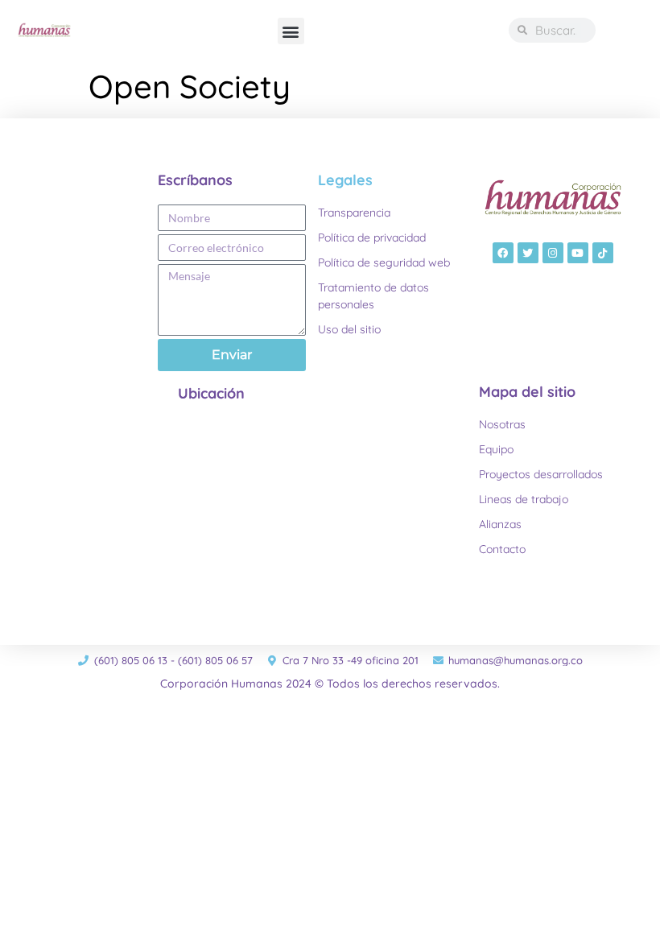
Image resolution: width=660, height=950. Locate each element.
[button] (291, 31)
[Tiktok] (602, 252)
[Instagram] (552, 252)
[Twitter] (528, 252)
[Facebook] (503, 252)
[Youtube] (577, 252)
